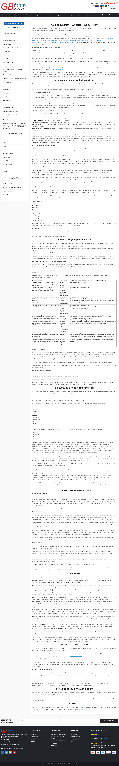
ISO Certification (75, 739)
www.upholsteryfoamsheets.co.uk (41, 42)
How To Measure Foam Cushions (11, 184)
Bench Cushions (6, 93)
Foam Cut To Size (22, 15)
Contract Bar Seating (8, 62)
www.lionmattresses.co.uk (54, 40)
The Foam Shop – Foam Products (11, 115)
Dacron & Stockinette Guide (58, 741)
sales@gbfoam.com (6, 745)
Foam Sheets (6, 55)
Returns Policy (6, 157)
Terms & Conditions (7, 164)
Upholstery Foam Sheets (39, 15)
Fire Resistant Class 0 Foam (9, 75)
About (12, 15)
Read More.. (105, 739)
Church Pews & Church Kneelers (10, 111)
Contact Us (33, 734)
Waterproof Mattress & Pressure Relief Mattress (12, 70)
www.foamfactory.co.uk (73, 42)
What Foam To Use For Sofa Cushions (12, 187)
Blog (70, 15)
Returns (33, 739)
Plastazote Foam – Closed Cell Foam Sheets (13, 48)
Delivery (5, 146)
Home (6, 15)
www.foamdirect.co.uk (58, 42)
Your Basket (105, 8)
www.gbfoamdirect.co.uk (39, 40)
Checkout (113, 8)
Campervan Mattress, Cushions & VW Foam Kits (14, 79)
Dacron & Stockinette (8, 191)
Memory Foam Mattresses (9, 66)
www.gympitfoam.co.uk (95, 40)
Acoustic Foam (6, 59)
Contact (64, 15)
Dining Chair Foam (7, 97)
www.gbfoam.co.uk (109, 38)
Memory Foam (6, 89)
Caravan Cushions (7, 82)
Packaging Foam (7, 51)
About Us (33, 742)
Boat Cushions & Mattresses (10, 86)
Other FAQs (6, 195)
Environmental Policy (8, 154)
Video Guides (54, 743)
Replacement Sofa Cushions (9, 33)
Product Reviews (7, 161)
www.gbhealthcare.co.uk (69, 40)
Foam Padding (6, 100)
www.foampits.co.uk (82, 40)
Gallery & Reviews (80, 15)
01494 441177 (15, 745)
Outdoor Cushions (7, 37)
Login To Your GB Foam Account (15, 24)
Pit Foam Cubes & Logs (8, 108)
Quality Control (6, 150)
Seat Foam (5, 104)
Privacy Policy (6, 168)
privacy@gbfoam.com (56, 69)
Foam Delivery (54, 15)
